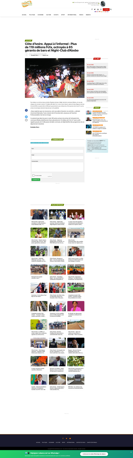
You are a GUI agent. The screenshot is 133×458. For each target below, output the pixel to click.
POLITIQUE (32, 14)
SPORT (63, 14)
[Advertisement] (66, 24)
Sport (63, 442)
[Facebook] (63, 438)
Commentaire (35, 161)
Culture (58, 442)
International (71, 442)
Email (33, 155)
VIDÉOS (81, 14)
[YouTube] (70, 438)
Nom (33, 148)
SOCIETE (56, 14)
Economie (51, 442)
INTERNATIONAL (72, 14)
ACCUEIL (24, 14)
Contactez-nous (80, 442)
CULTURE (48, 14)
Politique (44, 442)
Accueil (38, 442)
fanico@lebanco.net (96, 148)
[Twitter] (66, 438)
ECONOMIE (40, 14)
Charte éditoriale (92, 442)
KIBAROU (88, 14)
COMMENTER (35, 179)
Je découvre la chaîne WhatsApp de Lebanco (94, 454)
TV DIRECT (106, 9)
